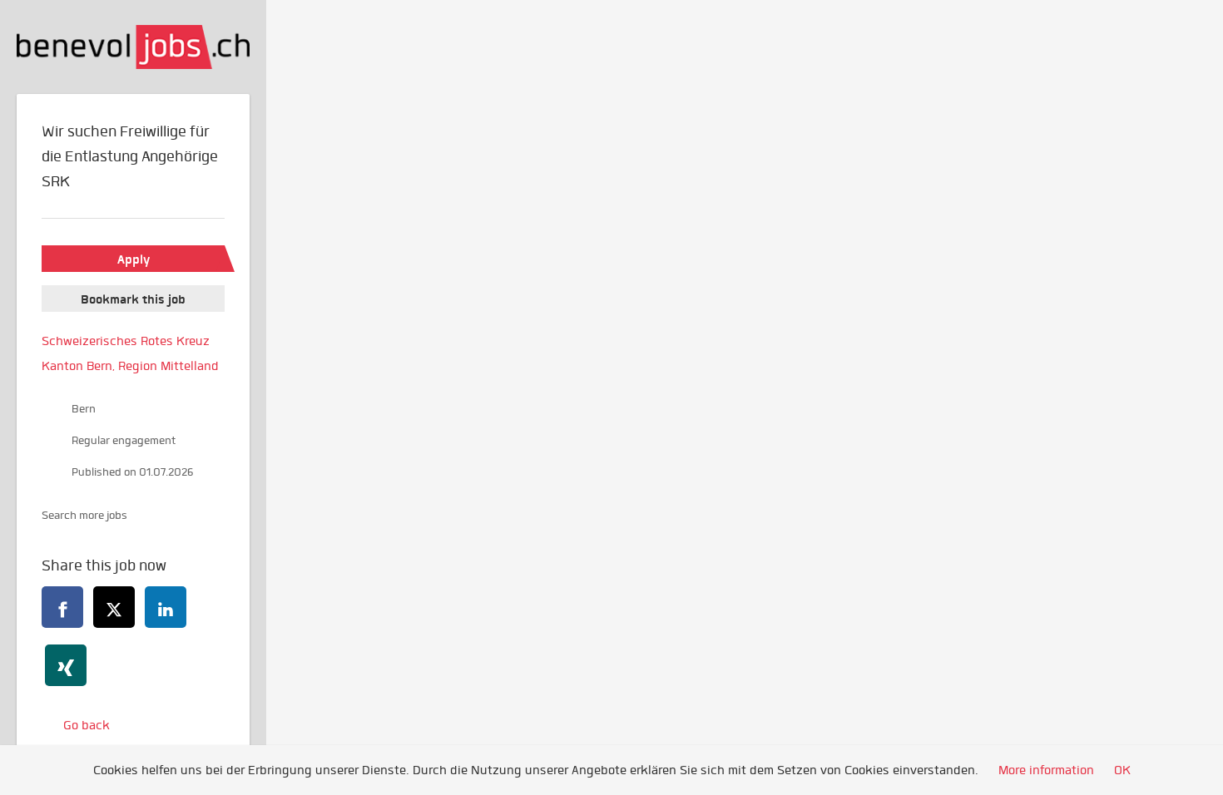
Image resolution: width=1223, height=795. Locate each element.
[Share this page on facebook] (62, 607)
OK (1122, 770)
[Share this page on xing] (66, 665)
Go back (86, 725)
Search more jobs (84, 515)
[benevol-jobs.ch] (133, 47)
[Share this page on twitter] (114, 607)
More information (1046, 770)
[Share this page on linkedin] (165, 607)
